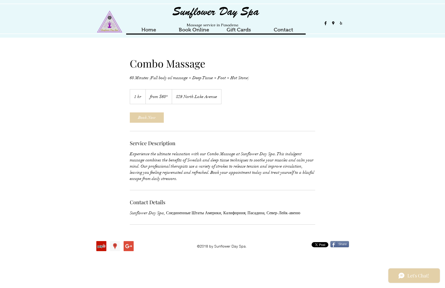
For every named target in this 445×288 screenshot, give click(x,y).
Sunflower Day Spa (216, 11)
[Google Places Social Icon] (115, 246)
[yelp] (341, 23)
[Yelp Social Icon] (101, 246)
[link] (147, 117)
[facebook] (325, 23)
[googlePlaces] (333, 23)
